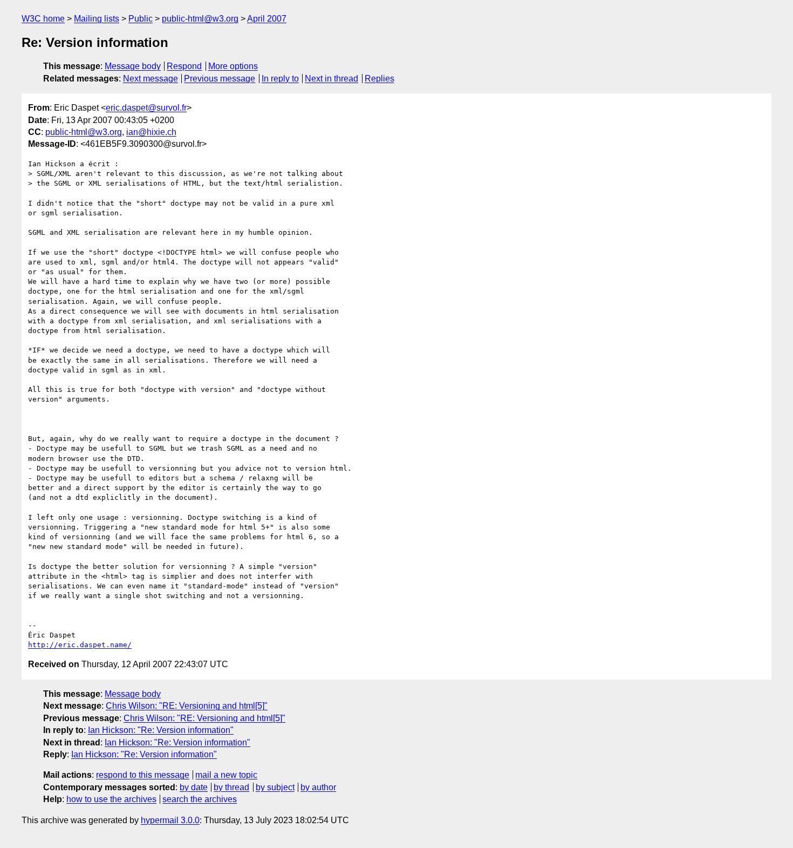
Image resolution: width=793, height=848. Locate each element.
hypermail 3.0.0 (170, 820)
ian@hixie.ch (151, 132)
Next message (150, 78)
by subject (275, 787)
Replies (379, 78)
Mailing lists (96, 18)
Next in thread (331, 78)
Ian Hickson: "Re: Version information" (161, 730)
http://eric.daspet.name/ (80, 645)
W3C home (43, 18)
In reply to (280, 78)
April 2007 (266, 18)
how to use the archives (111, 799)
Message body (133, 66)
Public (140, 18)
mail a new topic (226, 774)
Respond (184, 66)
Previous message (219, 78)
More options (233, 66)
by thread (231, 787)
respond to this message (142, 774)
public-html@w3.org (200, 18)
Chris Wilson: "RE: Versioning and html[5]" (187, 705)
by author (318, 787)
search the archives (199, 799)
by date (194, 787)
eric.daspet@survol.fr (146, 107)
